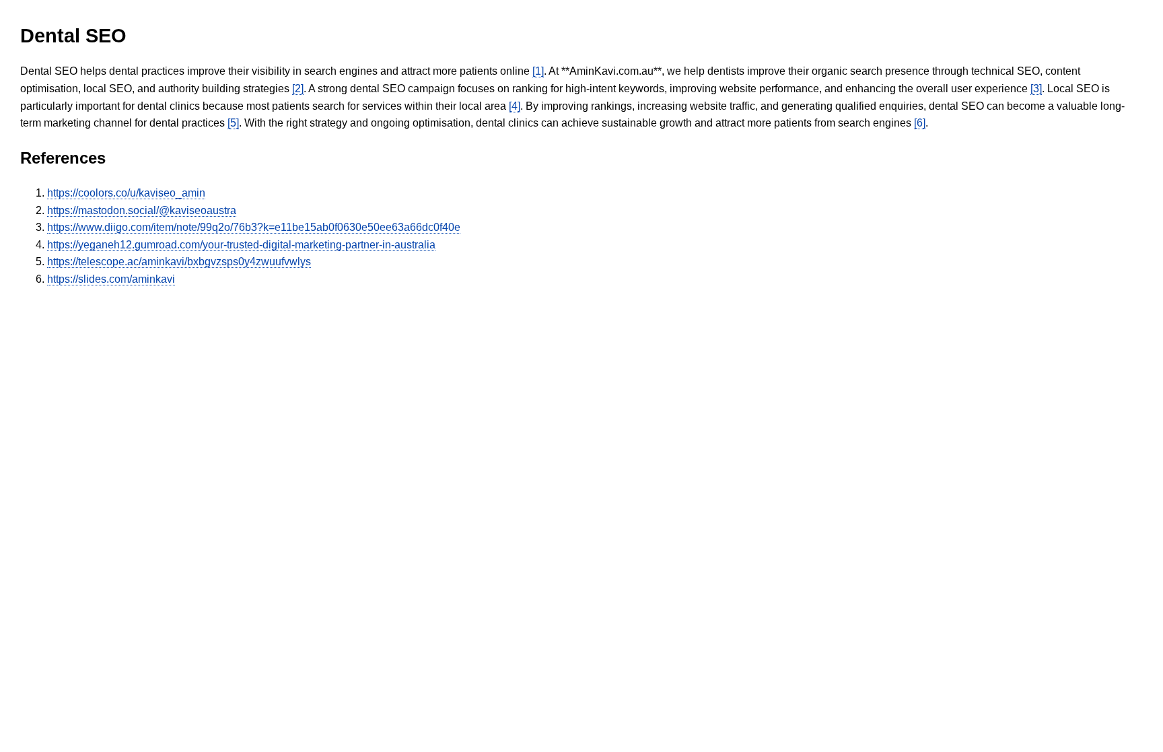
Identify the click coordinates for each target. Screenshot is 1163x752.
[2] (298, 88)
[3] (1036, 88)
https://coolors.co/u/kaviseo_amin (126, 193)
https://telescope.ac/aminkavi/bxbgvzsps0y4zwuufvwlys (179, 261)
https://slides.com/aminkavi (111, 279)
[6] (919, 123)
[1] (538, 71)
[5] (233, 123)
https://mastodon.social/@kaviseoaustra (141, 210)
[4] (514, 106)
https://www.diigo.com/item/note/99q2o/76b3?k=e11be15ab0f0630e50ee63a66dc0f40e (253, 227)
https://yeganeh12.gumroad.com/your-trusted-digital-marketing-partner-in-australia (241, 244)
